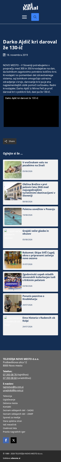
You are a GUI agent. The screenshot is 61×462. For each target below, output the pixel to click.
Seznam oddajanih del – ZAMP (18, 414)
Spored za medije (11, 417)
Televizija (7, 396)
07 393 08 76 (10, 374)
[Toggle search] (35, 17)
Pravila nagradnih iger (14, 432)
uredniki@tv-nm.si (13, 390)
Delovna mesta (10, 403)
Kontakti (7, 407)
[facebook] (6, 440)
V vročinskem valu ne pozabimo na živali (35, 164)
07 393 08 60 (10, 378)
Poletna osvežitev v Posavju (39, 209)
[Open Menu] (24, 17)
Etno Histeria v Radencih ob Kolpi (39, 319)
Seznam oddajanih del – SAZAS (18, 410)
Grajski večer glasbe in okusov (36, 232)
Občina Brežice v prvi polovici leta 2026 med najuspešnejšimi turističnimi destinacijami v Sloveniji (39, 190)
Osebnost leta (10, 428)
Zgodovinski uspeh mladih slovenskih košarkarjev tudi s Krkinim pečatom (39, 277)
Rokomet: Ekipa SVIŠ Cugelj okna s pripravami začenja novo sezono (38, 255)
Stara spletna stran (12, 421)
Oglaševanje (9, 400)
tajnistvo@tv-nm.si (13, 387)
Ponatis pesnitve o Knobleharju (33, 297)
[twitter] (14, 440)
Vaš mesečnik (9, 425)
